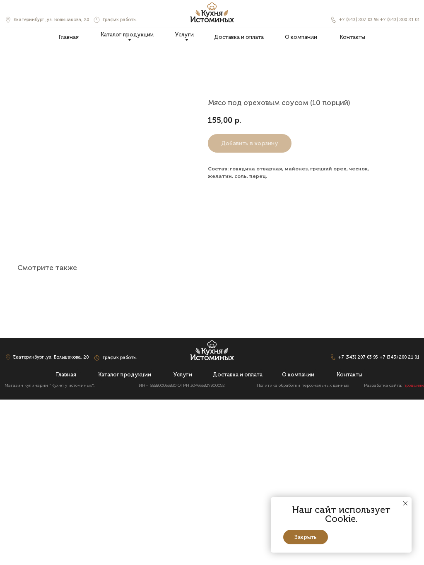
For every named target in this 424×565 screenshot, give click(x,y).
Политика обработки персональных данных (303, 385)
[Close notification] (405, 503)
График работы (120, 19)
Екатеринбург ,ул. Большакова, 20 (51, 19)
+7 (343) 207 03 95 (358, 19)
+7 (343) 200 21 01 (400, 19)
